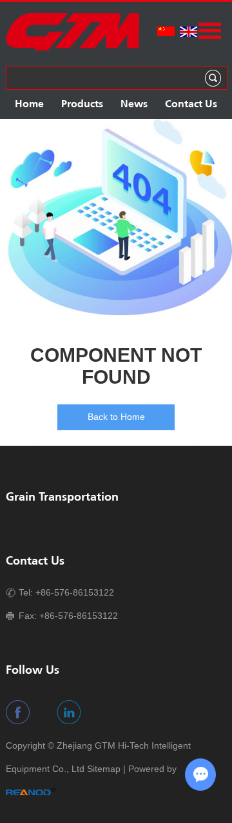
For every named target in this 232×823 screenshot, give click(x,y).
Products (82, 104)
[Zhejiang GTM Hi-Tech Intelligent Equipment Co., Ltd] (72, 48)
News (134, 104)
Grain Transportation (62, 497)
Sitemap (104, 769)
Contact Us (191, 104)
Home (29, 104)
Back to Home (116, 417)
